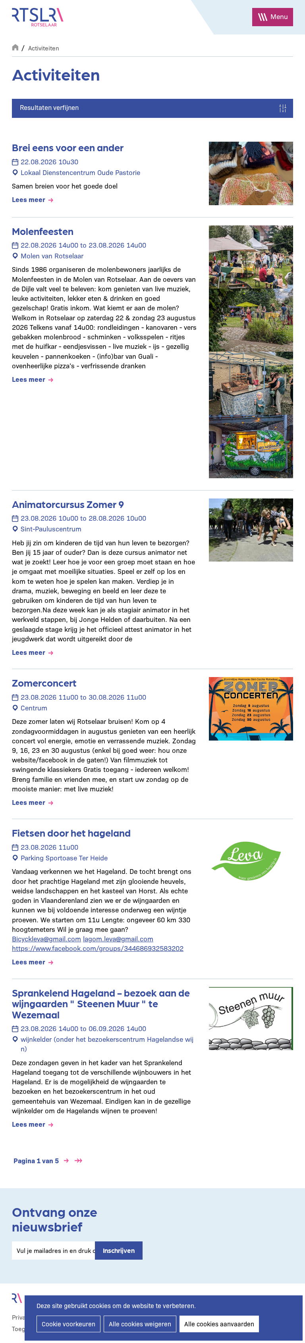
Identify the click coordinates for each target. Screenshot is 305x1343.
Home (15, 46)
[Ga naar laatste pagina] (78, 1160)
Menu (279, 16)
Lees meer (28, 199)
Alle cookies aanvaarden (219, 1324)
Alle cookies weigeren (140, 1324)
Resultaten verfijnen (49, 107)
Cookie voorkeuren (68, 1324)
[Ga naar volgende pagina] (66, 1160)
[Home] (38, 17)
